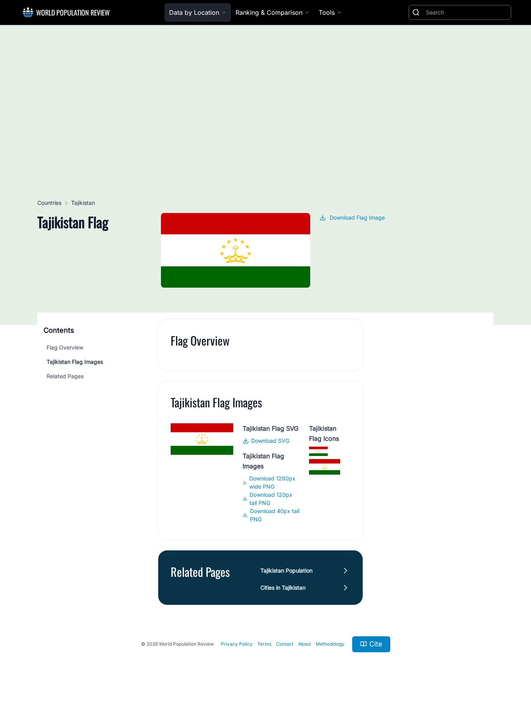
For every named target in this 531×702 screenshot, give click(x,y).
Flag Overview (65, 347)
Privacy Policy (237, 644)
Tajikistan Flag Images (75, 361)
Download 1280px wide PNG (272, 482)
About (304, 644)
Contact (284, 644)
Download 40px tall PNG (274, 515)
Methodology (330, 644)
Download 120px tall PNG (271, 498)
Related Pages (65, 376)
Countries (49, 202)
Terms (264, 644)
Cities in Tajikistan (283, 587)
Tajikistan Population (286, 570)
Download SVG (270, 440)
